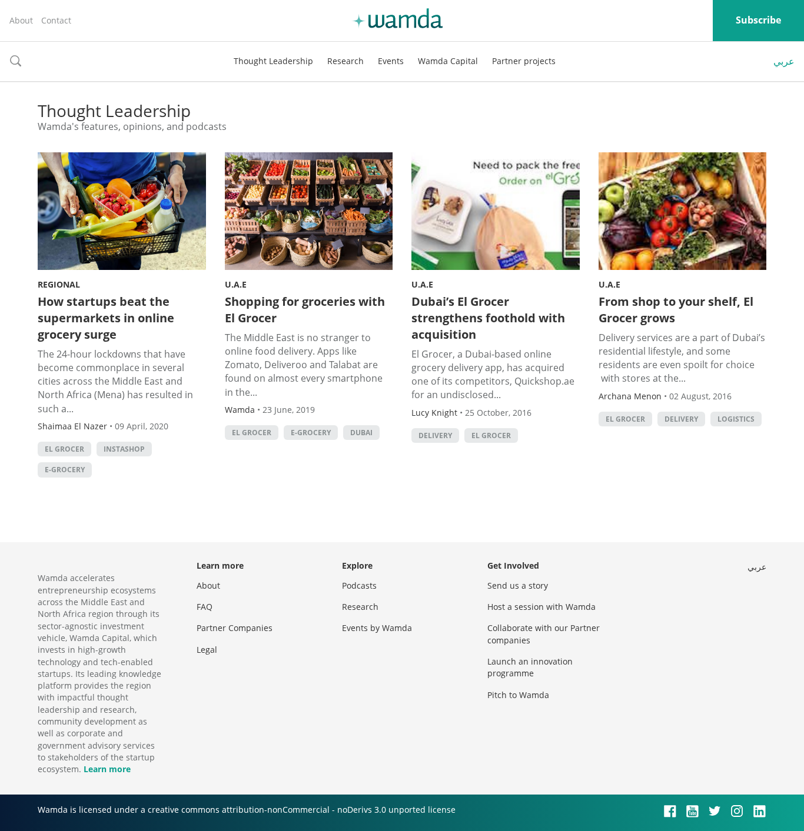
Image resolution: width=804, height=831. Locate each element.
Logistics (736, 419)
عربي (784, 61)
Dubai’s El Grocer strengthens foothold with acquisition (488, 317)
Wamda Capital (448, 60)
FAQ (204, 606)
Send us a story (517, 585)
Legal (207, 649)
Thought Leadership (273, 60)
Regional (59, 284)
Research (345, 60)
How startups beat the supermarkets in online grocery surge (106, 317)
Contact (56, 20)
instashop (124, 449)
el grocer (64, 449)
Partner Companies (235, 627)
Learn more (107, 769)
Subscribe (758, 20)
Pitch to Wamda (518, 694)
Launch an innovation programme (530, 667)
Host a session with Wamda (541, 606)
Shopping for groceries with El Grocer (305, 309)
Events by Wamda (377, 627)
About (21, 20)
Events (391, 60)
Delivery (435, 435)
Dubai (361, 433)
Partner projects (524, 60)
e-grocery (65, 470)
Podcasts (359, 585)
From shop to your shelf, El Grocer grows (676, 309)
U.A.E (236, 284)
